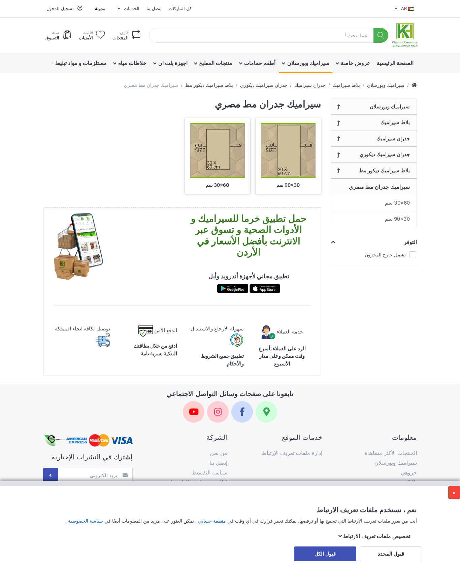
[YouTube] (193, 412)
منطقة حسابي (211, 521)
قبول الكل (325, 554)
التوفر (410, 242)
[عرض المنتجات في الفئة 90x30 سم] (288, 150)
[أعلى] (414, 84)
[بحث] (381, 35)
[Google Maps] (266, 412)
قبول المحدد (391, 554)
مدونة (100, 8)
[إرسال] (50, 475)
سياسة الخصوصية (85, 521)
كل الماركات (180, 8)
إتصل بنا (154, 8)
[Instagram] (218, 412)
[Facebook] (242, 412)
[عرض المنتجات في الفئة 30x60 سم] (217, 150)
